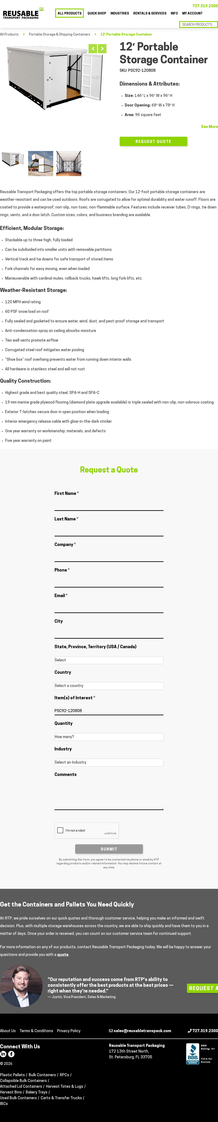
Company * (65, 545)
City (58, 621)
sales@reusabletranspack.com (142, 1031)
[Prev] (93, 48)
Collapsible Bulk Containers (23, 1081)
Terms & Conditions (36, 1031)
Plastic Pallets (12, 1075)
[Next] (102, 48)
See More (209, 127)
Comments (65, 775)
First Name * (66, 494)
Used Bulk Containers (18, 1098)
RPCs (64, 1075)
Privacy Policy (68, 1031)
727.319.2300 (205, 6)
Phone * (62, 570)
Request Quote (153, 142)
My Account (192, 13)
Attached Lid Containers (21, 1087)
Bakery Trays (36, 1093)
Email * (60, 596)
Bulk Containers (42, 1075)
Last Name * (66, 519)
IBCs (4, 1104)
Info (174, 13)
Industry (63, 749)
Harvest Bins (11, 1093)
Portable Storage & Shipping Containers (59, 34)
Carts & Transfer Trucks (61, 1098)
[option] (54, 77)
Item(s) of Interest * (74, 698)
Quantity (63, 724)
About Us (8, 1031)
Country (62, 673)
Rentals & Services (149, 13)
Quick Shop (96, 13)
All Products (70, 13)
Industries (119, 13)
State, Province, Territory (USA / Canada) (95, 647)
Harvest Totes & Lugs (64, 1087)
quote (62, 955)
